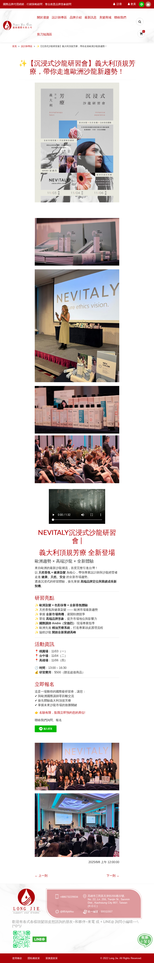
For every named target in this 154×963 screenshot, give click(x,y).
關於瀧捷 (43, 17)
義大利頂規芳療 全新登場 (77, 552)
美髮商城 (105, 17)
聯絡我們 (120, 17)
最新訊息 (91, 17)
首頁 (14, 46)
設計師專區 (59, 17)
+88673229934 (69, 896)
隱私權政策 (34, 958)
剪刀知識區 (44, 34)
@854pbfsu (67, 911)
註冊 (119, 4)
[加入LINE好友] (145, 940)
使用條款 (17, 958)
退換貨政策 (51, 958)
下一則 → (112, 875)
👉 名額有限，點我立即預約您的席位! (60, 712)
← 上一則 (41, 875)
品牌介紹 (76, 17)
